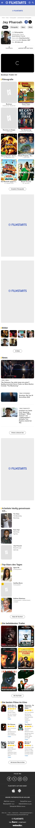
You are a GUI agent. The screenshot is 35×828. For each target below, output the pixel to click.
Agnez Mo (16, 567)
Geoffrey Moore (18, 583)
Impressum (15, 812)
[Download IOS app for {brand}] (14, 790)
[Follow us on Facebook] (9, 779)
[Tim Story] (6, 520)
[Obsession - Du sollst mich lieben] (20, 708)
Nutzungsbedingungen (26, 812)
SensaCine (23, 801)
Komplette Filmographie (17, 189)
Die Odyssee (11, 724)
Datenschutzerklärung (12, 814)
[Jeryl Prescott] (6, 552)
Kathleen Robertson (19, 598)
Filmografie (7, 79)
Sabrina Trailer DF (26, 689)
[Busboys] (9, 92)
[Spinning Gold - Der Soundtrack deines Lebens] (9, 144)
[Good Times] (26, 92)
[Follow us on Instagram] (20, 779)
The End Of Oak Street (11, 742)
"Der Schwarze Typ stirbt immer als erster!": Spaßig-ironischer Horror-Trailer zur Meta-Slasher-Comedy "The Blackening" (17, 384)
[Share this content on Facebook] (26, 22)
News (4, 357)
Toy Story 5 (28, 724)
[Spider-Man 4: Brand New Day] (3, 708)
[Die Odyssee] (3, 727)
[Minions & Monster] (20, 744)
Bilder (5, 328)
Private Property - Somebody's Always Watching (26, 156)
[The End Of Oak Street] (3, 744)
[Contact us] (25, 779)
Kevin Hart (16, 530)
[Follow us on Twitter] (14, 779)
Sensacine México (15, 806)
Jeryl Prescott (17, 546)
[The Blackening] (26, 118)
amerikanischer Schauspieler (24, 17)
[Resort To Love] (26, 170)
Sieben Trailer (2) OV (9, 667)
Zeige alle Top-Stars (17, 616)
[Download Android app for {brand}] (20, 790)
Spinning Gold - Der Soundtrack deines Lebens (9, 156)
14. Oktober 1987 (24, 40)
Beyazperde (7, 804)
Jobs (9, 812)
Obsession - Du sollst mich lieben (29, 707)
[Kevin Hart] (6, 536)
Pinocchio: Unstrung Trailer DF (9, 645)
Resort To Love (26, 181)
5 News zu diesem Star (17, 432)
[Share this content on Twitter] (30, 22)
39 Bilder (17, 351)
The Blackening (26, 130)
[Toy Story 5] (20, 727)
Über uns (4, 812)
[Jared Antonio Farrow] (6, 37)
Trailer (9, 719)
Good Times (26, 104)
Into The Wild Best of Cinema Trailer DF (26, 645)
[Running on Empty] (9, 118)
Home (3, 17)
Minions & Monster (28, 742)
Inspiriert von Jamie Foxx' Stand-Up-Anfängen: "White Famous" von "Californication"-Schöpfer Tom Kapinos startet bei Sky (25, 416)
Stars (7, 17)
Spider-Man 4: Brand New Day (12, 706)
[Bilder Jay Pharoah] (5, 334)
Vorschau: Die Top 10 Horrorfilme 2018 (26, 396)
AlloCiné (6, 801)
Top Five (15, 534)
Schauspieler (13, 17)
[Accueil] (16, 2)
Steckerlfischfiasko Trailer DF (26, 667)
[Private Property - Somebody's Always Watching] (26, 144)
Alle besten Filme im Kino (17, 762)
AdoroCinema (23, 804)
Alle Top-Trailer (17, 695)
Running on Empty (9, 130)
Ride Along (16, 518)
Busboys (9, 104)
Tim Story (16, 514)
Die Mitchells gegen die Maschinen (9, 181)
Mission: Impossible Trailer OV (9, 689)
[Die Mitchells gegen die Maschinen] (9, 170)
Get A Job (15, 550)
